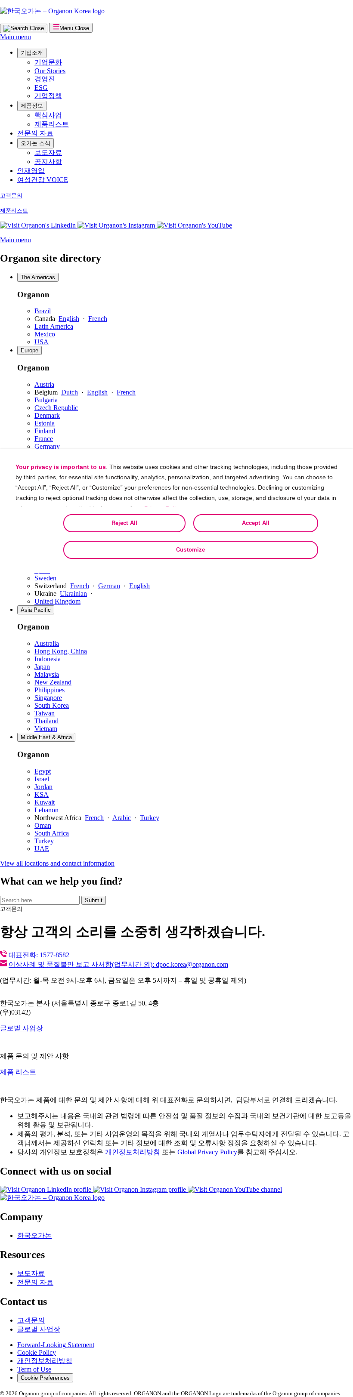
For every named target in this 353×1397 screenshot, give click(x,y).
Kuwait (44, 802)
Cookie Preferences (45, 1378)
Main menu (15, 36)
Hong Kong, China (60, 651)
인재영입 (31, 170)
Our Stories (49, 70)
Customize (190, 549)
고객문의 (11, 195)
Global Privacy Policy (207, 1152)
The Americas (38, 277)
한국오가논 (34, 1235)
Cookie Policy (36, 1352)
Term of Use (34, 1369)
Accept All (255, 523)
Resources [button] (22, 1254)
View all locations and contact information (57, 863)
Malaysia (46, 674)
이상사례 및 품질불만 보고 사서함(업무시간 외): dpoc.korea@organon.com (118, 964)
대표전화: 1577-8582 (39, 955)
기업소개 (32, 52)
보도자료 (48, 152)
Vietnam (45, 728)
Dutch (69, 392)
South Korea (51, 705)
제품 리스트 (18, 1072)
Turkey (149, 817)
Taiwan (44, 713)
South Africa (51, 833)
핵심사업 (48, 115)
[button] (194, 225)
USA (41, 341)
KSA (41, 794)
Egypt (42, 771)
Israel (41, 779)
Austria (44, 384)
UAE (41, 848)
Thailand (46, 721)
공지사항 (48, 161)
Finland (44, 431)
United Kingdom (57, 601)
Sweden (45, 578)
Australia (46, 643)
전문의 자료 (35, 133)
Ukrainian (73, 593)
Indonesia (47, 659)
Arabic (121, 817)
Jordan (43, 786)
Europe (29, 350)
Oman (42, 825)
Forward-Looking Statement (55, 1344)
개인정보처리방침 (132, 1152)
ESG (41, 87)
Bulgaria (46, 400)
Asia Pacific (36, 610)
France (43, 438)
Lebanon (46, 810)
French (97, 318)
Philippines (49, 690)
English (69, 318)
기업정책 (48, 95)
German (109, 585)
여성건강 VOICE (42, 179)
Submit (93, 900)
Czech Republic (56, 407)
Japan (42, 666)
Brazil (42, 311)
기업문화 (48, 62)
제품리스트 (51, 124)
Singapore (48, 697)
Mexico (44, 334)
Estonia (44, 423)
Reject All (124, 523)
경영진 (44, 79)
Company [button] (21, 1216)
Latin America (53, 326)
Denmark (47, 415)
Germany (47, 446)
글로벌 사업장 (21, 1028)
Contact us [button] (23, 1301)
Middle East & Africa (46, 737)
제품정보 (32, 105)
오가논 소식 (35, 143)
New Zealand (52, 682)
